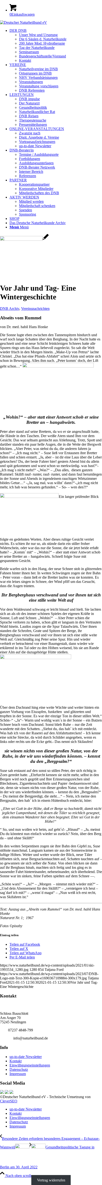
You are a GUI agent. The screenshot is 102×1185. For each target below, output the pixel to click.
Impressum (17, 1074)
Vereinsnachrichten (35, 309)
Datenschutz (18, 1069)
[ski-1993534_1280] (24, 239)
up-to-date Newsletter (25, 1057)
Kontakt (15, 1061)
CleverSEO (8, 1101)
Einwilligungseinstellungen (29, 1065)
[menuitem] (55, 45)
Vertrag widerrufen (51, 1180)
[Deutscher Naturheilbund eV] (23, 22)
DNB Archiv (9, 309)
